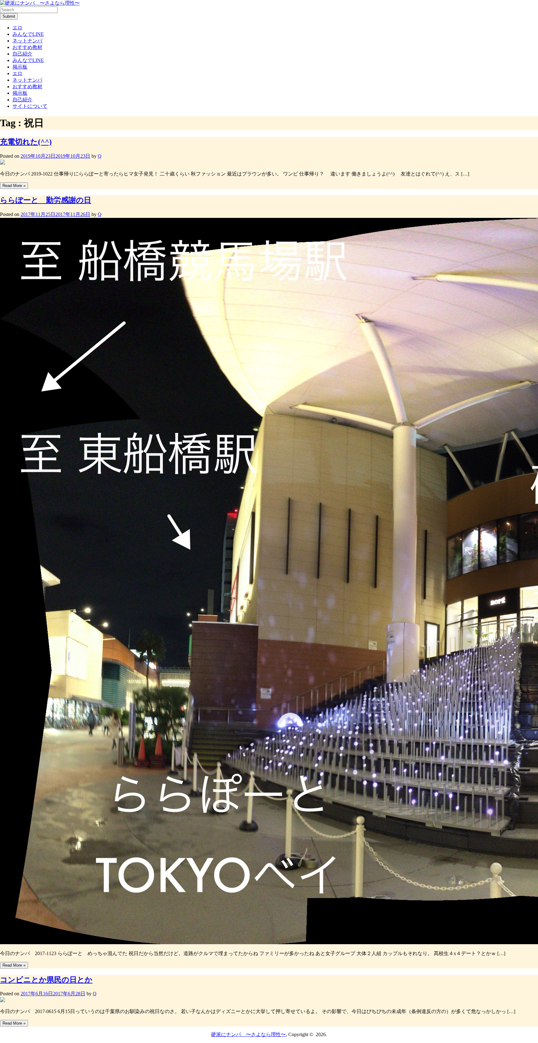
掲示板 (19, 67)
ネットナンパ (27, 40)
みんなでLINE (28, 34)
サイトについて (29, 106)
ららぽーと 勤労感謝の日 (45, 200)
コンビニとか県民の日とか (46, 980)
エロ (17, 27)
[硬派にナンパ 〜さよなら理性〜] (40, 3)
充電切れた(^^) (26, 142)
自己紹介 (22, 53)
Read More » (14, 185)
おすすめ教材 (27, 47)
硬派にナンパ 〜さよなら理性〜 (248, 1034)
